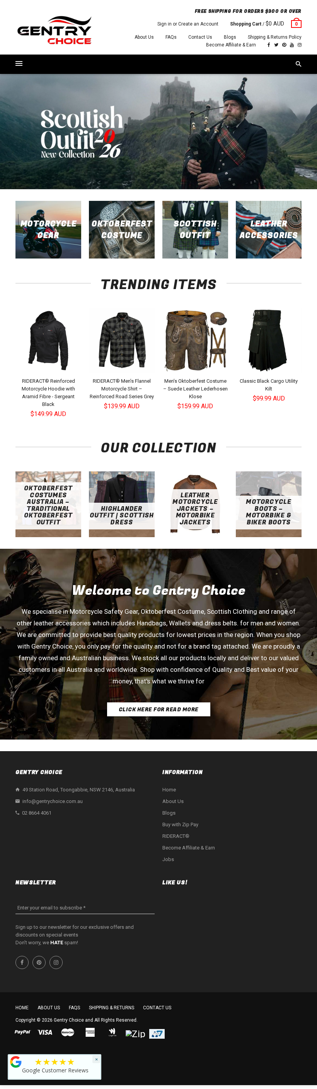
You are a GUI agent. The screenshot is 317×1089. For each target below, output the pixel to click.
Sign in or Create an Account (187, 24)
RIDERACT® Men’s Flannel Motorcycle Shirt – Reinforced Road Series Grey (122, 388)
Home (169, 790)
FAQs (171, 37)
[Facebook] (269, 44)
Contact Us (200, 37)
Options (50, 367)
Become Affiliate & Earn (231, 45)
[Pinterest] (284, 44)
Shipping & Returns (111, 1007)
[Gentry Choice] (54, 31)
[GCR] (16, 1062)
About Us (144, 37)
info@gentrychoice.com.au (52, 801)
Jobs (168, 859)
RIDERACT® (175, 836)
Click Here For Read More (159, 709)
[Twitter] (276, 44)
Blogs (230, 37)
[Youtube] (292, 44)
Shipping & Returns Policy (275, 37)
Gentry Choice (69, 1020)
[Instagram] (300, 44)
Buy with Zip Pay (180, 824)
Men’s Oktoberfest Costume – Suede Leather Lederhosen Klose (195, 388)
